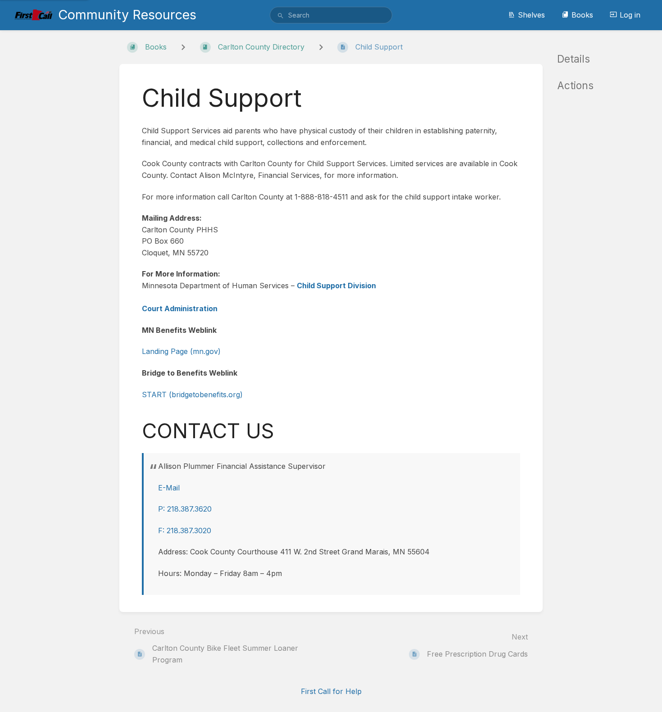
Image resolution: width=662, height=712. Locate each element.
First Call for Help (331, 691)
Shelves (531, 14)
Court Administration (180, 308)
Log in (630, 14)
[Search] (280, 15)
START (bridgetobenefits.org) (192, 394)
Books (582, 14)
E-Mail (169, 487)
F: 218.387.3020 (184, 530)
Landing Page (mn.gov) (181, 351)
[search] (331, 15)
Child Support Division (336, 285)
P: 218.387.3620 (185, 508)
